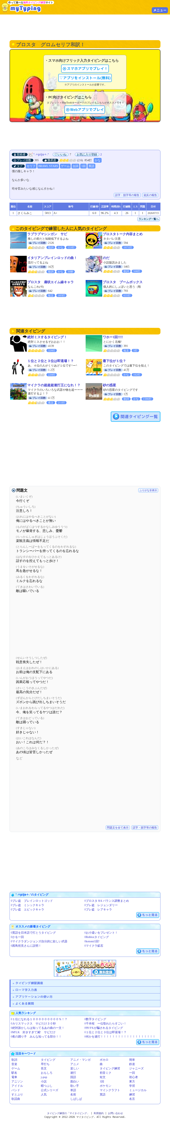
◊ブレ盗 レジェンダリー (101, 905)
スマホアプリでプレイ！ (87, 68)
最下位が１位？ (114, 361)
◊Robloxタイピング (96, 937)
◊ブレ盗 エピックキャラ (27, 909)
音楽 (14, 1064)
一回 (132, 1072)
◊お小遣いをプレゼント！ (101, 932)
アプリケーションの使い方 (34, 996)
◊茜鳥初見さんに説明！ (26, 945)
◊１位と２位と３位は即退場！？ (105, 1032)
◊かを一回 (17, 937)
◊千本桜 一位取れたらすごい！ (105, 1023)
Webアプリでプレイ (87, 109)
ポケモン (105, 1085)
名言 (132, 1098)
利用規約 (99, 1113)
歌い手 (74, 1085)
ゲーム (65, 166)
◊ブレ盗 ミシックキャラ (27, 905)
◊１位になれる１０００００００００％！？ (39, 1019)
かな (98, 160)
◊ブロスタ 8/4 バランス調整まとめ (106, 900)
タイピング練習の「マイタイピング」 (68, 1113)
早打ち (45, 1064)
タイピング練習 (110, 1068)
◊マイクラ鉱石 (93, 945)
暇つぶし (46, 1085)
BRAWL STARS (48, 166)
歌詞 (14, 1059)
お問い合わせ (115, 1113)
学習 (132, 1085)
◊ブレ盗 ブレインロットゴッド (32, 900)
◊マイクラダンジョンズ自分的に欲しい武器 (39, 941)
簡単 (132, 1059)
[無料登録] (85, 968)
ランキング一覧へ (149, 219)
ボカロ (104, 1059)
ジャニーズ (136, 1068)
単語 (73, 1090)
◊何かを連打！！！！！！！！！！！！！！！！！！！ (119, 1036)
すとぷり (17, 1094)
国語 (73, 1077)
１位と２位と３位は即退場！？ (50, 361)
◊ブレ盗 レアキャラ (98, 909)
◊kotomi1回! (92, 941)
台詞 (75, 166)
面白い (74, 1081)
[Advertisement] (85, 27)
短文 (103, 1077)
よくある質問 (24, 1003)
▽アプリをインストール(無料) (85, 78)
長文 (44, 1068)
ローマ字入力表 (26, 990)
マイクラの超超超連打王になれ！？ (53, 385)
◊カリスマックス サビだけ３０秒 (33, 1023)
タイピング (48, 1059)
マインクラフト (110, 1090)
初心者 (133, 1077)
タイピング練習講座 (29, 983)
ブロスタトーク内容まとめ (123, 234)
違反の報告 (150, 195)
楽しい (74, 1068)
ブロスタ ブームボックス (123, 282)
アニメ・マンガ (80, 1059)
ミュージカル (138, 1090)
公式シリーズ (49, 1090)
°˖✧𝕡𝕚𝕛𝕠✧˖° (41, 154)
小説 (44, 1081)
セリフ (31, 166)
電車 (14, 1077)
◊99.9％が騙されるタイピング (103, 1027)
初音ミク (105, 1072)
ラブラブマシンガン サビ (47, 234)
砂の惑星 (109, 385)
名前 (73, 1094)
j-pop (44, 1077)
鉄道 (132, 1064)
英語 (91, 166)
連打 (73, 1072)
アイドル (17, 1085)
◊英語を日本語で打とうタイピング (33, 932)
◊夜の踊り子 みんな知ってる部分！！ (36, 1036)
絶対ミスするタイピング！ (47, 337)
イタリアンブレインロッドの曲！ (52, 258)
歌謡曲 (15, 1098)
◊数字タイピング (95, 1019)
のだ (106, 258)
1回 (83, 166)
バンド (15, 1090)
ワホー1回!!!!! (113, 337)
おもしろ (46, 1072)
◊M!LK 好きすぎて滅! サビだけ (33, 1032)
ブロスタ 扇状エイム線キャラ (50, 282)
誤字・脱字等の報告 (127, 195)
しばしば (76, 1098)
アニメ (74, 1064)
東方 (132, 1081)
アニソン (17, 1081)
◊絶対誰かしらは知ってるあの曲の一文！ (37, 1027)
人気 (44, 1094)
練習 (132, 1094)
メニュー (159, 10)
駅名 (14, 1072)
